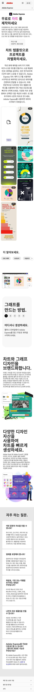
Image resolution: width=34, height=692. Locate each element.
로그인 (28, 3)
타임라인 (27, 258)
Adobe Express (7, 8)
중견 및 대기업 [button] (7, 685)
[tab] (6, 315)
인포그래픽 (6, 258)
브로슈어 (16, 258)
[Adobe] (9, 3)
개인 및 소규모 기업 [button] (8, 680)
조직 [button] (4, 689)
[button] (22, 2)
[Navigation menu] (3, 3)
